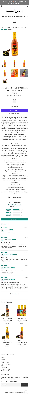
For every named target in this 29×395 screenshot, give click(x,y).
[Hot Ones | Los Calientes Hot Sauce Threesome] (22, 310)
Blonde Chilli (14, 392)
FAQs (2, 366)
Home (3, 27)
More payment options (14, 113)
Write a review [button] (14, 219)
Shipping (9, 95)
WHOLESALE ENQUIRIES (6, 364)
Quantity (14, 99)
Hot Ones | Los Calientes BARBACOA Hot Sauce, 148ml (21, 342)
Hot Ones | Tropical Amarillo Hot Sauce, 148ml (7, 342)
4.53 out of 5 (18, 204)
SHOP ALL (3, 357)
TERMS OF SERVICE (5, 369)
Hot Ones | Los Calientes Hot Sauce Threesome (22, 320)
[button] (4, 29)
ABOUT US (3, 361)
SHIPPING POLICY (5, 367)
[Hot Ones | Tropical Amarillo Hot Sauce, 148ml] (7, 333)
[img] (4, 227)
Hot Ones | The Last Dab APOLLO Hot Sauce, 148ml (7, 320)
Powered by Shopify (20, 392)
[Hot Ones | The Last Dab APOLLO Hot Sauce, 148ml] (7, 310)
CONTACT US (4, 359)
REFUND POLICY (5, 370)
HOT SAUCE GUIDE (5, 362)
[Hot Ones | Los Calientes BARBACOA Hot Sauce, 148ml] (22, 333)
